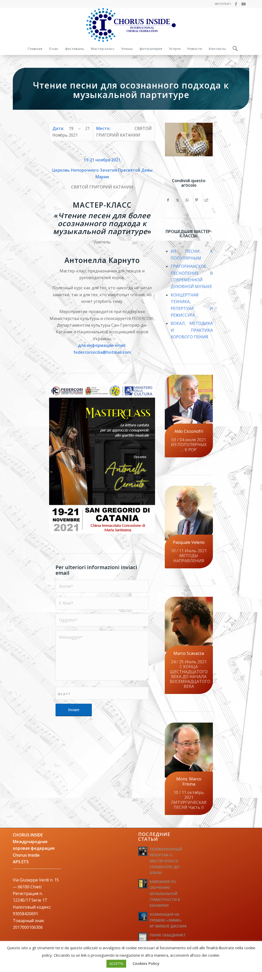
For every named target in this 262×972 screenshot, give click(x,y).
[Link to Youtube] (245, 4)
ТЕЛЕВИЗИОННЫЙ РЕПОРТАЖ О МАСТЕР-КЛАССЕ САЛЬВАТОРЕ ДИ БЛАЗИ (166, 861)
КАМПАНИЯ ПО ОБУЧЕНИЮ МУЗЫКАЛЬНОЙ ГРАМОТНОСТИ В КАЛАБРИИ (165, 893)
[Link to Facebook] (237, 4)
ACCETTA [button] (116, 963)
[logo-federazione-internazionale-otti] (131, 25)
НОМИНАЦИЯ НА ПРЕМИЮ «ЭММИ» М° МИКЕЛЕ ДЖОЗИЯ (168, 920)
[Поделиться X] (179, 200)
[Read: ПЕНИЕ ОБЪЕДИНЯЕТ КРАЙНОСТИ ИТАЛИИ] (142, 937)
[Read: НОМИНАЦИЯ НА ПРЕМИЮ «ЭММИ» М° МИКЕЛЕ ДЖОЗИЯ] (142, 916)
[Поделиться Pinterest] (198, 200)
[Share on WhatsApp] (188, 200)
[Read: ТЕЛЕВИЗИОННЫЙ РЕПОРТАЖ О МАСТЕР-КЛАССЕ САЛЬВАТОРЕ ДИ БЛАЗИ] (142, 851)
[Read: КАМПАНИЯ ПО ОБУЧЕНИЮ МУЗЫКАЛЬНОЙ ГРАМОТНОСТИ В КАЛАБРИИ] (142, 883)
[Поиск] (233, 48)
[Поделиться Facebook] (169, 200)
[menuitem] (35, 48)
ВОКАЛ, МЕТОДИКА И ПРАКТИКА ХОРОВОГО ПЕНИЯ (192, 330)
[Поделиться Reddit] (207, 200)
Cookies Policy (146, 963)
